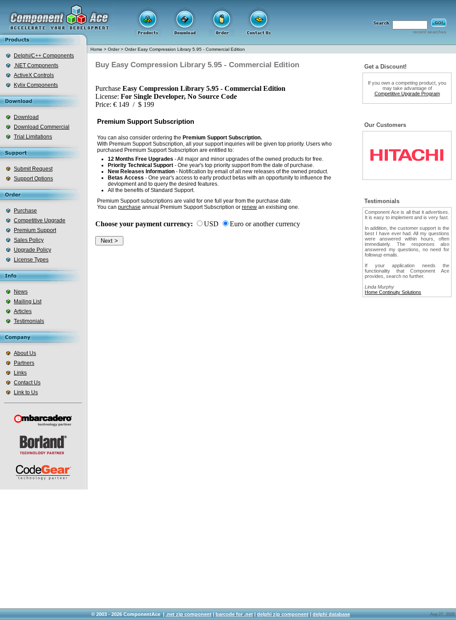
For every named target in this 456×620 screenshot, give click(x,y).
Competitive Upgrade (39, 220)
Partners (24, 363)
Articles (23, 311)
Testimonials (29, 321)
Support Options (33, 178)
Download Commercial (41, 127)
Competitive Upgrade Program (407, 93)
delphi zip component (283, 614)
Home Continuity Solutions (393, 292)
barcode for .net (234, 614)
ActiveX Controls (34, 75)
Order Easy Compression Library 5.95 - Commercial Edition (185, 49)
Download (26, 117)
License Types (31, 260)
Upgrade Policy (32, 250)
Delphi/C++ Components (44, 56)
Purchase (25, 211)
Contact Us (27, 382)
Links (20, 373)
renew (249, 207)
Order (113, 49)
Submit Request (33, 169)
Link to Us (26, 392)
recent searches (429, 31)
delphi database (331, 614)
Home (96, 49)
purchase (129, 207)
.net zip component (189, 614)
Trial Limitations (33, 137)
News (21, 292)
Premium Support (35, 230)
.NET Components (36, 65)
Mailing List (27, 301)
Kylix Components (36, 85)
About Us (25, 353)
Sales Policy (29, 240)
